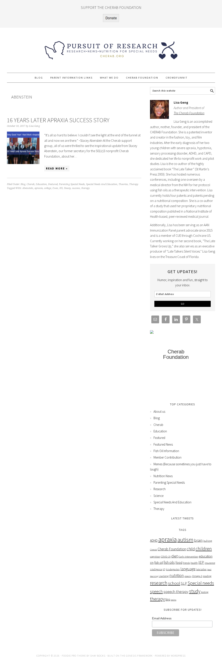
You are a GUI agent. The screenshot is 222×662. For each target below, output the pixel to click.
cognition (155, 556)
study (194, 591)
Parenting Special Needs (72, 184)
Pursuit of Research (111, 48)
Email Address (161, 618)
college (47, 188)
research (158, 583)
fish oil (158, 563)
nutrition (176, 575)
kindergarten (173, 569)
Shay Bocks (97, 655)
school (174, 583)
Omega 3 (197, 576)
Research (159, 489)
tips (167, 599)
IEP (201, 562)
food (178, 562)
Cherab (30, 184)
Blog (23, 184)
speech (156, 591)
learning (154, 576)
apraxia (38, 188)
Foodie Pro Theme (74, 655)
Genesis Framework (139, 655)
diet (174, 556)
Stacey (67, 188)
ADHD (154, 540)
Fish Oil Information (166, 451)
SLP (184, 583)
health (194, 563)
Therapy (133, 184)
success (76, 188)
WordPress (178, 655)
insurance (210, 562)
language (188, 568)
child (191, 548)
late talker (201, 569)
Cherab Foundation (172, 549)
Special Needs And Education (101, 184)
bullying (207, 540)
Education (41, 184)
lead (209, 569)
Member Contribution (167, 457)
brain (198, 540)
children (204, 549)
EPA (152, 562)
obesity (187, 576)
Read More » (57, 168)
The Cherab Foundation (189, 113)
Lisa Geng (164, 576)
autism (185, 539)
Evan (55, 188)
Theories (123, 184)
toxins (173, 599)
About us (159, 411)
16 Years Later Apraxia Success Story (58, 120)
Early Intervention (188, 556)
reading (207, 576)
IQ (164, 569)
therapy (85, 188)
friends (186, 562)
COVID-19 (166, 556)
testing (204, 592)
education (205, 556)
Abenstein (27, 188)
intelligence (156, 569)
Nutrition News (163, 476)
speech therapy (175, 591)
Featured (53, 184)
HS (61, 188)
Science (158, 496)
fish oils (169, 562)
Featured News (163, 444)
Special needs (201, 583)
